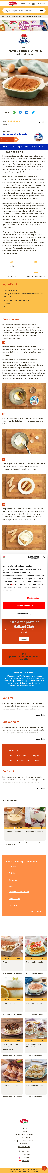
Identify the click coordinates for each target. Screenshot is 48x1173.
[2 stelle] (11, 121)
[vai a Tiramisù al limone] (12, 987)
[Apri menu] (3, 3)
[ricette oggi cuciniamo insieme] (24, 26)
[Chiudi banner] (44, 557)
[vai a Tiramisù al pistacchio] (36, 1070)
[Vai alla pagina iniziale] (24, 1122)
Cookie (24, 1128)
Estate (12, 873)
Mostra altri (36, 911)
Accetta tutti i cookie (24, 606)
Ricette (9, 16)
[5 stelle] (20, 121)
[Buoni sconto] (34, 3)
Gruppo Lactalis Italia (24, 1140)
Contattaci (24, 1143)
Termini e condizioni (24, 1134)
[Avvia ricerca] (40, 10)
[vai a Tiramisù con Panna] (12, 1070)
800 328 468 (33, 1171)
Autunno (13, 880)
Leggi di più (40, 715)
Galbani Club (25, 3)
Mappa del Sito (24, 1137)
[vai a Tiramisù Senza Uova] (36, 987)
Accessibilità (24, 1146)
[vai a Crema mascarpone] (14, 817)
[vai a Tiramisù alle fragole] (36, 946)
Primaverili (13, 866)
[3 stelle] (14, 121)
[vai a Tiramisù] (12, 946)
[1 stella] (8, 121)
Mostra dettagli (33, 598)
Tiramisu (13, 905)
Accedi (24, 639)
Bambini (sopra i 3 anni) (19, 892)
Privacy (24, 1131)
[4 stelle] (17, 121)
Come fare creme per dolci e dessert (25, 760)
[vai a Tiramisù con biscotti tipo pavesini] (36, 1028)
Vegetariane (14, 898)
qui (12, 584)
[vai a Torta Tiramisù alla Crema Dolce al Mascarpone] (12, 1028)
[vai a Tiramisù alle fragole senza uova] (35, 817)
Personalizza (22, 614)
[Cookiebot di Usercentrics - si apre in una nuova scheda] (29, 557)
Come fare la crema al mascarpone (24, 755)
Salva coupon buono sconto (6, 139)
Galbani (4, 16)
